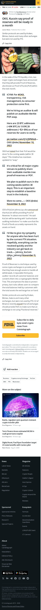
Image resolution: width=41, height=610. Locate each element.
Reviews (25, 501)
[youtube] (23, 579)
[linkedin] (7, 579)
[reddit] (27, 579)
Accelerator (26, 516)
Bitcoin (4, 474)
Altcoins (5, 482)
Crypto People (27, 474)
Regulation (6, 490)
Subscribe (20, 335)
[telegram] (11, 579)
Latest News (6, 30)
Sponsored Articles (8, 512)
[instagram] (19, 579)
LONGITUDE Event (28, 530)
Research (5, 520)
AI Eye (24, 486)
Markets (5, 470)
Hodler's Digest (27, 478)
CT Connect (26, 534)
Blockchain (6, 486)
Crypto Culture (27, 490)
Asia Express (26, 482)
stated (12, 151)
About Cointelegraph (7, 546)
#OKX (21, 94)
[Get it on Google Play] (21, 573)
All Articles (26, 466)
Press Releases (7, 516)
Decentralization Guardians (28, 521)
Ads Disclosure (7, 560)
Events (24, 526)
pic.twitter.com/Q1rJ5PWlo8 (21, 139)
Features (25, 470)
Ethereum (5, 478)
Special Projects (7, 524)
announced (33, 209)
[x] (3, 579)
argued (20, 304)
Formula (25, 512)
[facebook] (15, 579)
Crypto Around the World (29, 495)
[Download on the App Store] (8, 573)
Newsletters (6, 552)
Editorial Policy (19, 349)
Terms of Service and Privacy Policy (13, 606)
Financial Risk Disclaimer (7, 565)
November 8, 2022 (16, 203)
